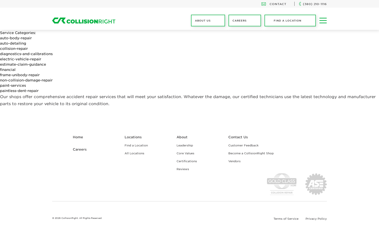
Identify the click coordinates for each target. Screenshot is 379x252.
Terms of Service (286, 218)
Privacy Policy (316, 218)
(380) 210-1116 (315, 4)
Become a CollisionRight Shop (251, 153)
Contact (278, 4)
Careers (80, 149)
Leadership (185, 145)
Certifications (187, 161)
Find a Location (287, 20)
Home (78, 137)
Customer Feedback (243, 145)
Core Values (185, 153)
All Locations (134, 153)
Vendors (234, 161)
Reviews (183, 169)
